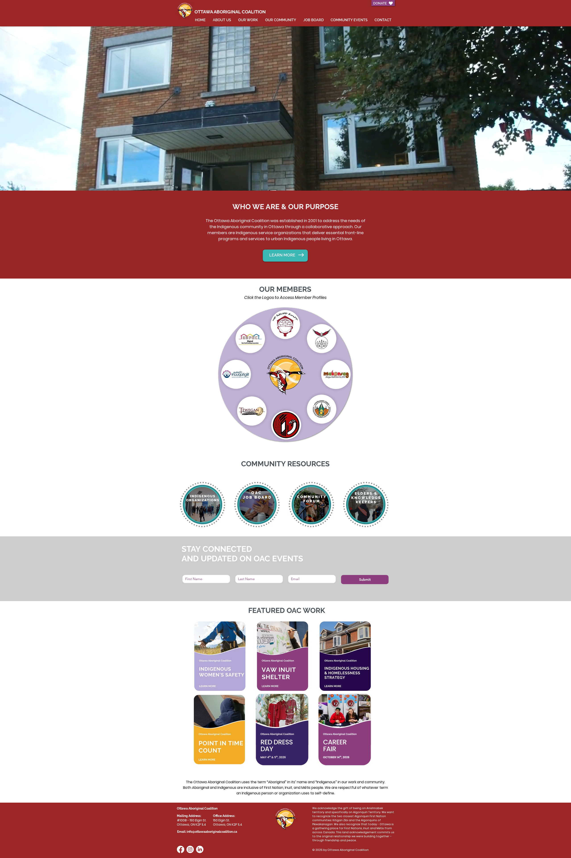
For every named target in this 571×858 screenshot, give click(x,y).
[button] (321, 409)
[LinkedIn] (199, 849)
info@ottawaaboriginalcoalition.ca (212, 831)
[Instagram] (190, 849)
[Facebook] (180, 849)
